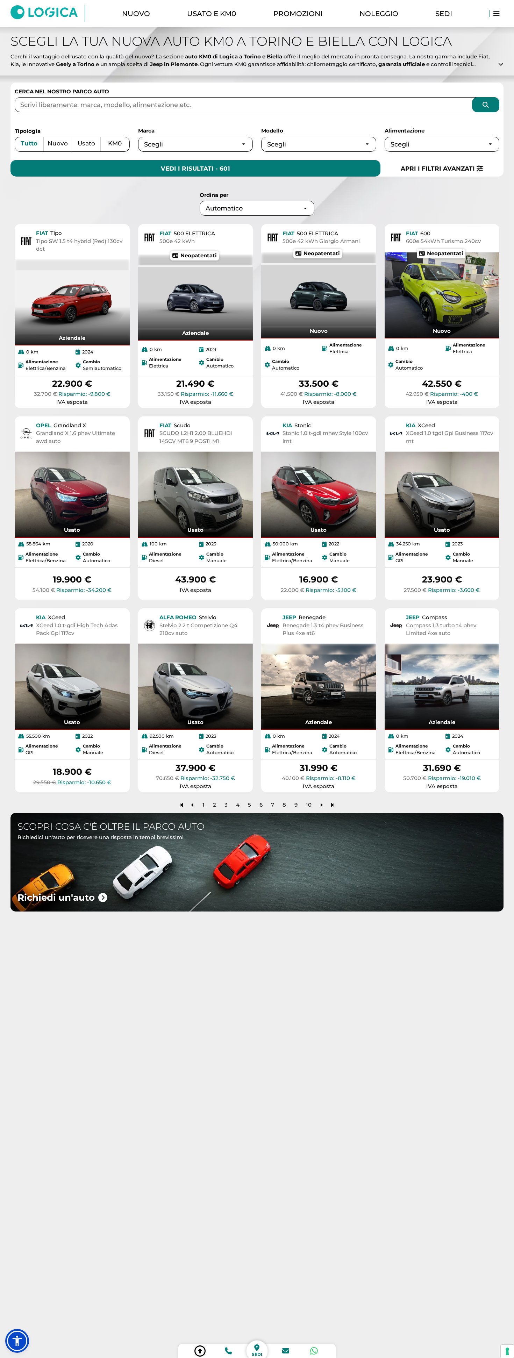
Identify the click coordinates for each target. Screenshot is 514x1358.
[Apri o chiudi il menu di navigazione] (496, 13)
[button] (17, 1341)
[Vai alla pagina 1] (181, 804)
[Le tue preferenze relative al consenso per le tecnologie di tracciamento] (507, 1351)
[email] (286, 1351)
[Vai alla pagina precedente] (192, 804)
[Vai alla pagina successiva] (321, 804)
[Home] (47, 13)
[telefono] (228, 1351)
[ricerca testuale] (485, 105)
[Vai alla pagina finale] (332, 804)
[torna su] (200, 1351)
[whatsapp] (314, 1351)
